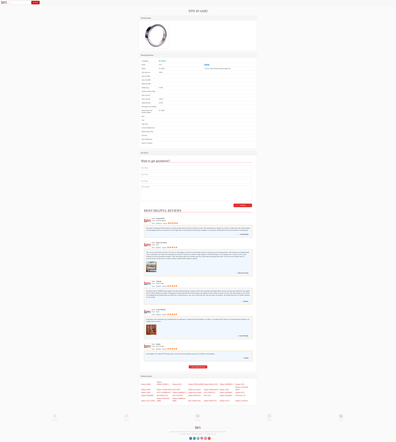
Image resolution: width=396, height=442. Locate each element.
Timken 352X (239, 384)
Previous (140, 35)
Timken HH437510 (210, 401)
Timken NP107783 (194, 395)
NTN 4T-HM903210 (163, 392)
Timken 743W (224, 389)
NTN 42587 (176, 389)
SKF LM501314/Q (194, 401)
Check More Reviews (198, 367)
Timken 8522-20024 (194, 392)
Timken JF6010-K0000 (195, 384)
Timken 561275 (225, 401)
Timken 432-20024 (194, 389)
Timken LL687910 (241, 401)
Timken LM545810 (226, 395)
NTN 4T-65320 (177, 395)
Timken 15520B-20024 (164, 389)
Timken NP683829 (147, 395)
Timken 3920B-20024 (211, 389)
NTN (160, 65)
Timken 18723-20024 (148, 401)
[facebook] (191, 438)
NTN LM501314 (209, 392)
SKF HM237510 (162, 395)
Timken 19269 (145, 392)
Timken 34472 (177, 384)
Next (172, 35)
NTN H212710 (240, 395)
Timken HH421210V (211, 384)
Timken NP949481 (226, 392)
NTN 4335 (207, 395)
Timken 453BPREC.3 (179, 392)
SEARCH (35, 2)
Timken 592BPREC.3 (227, 384)
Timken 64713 (240, 392)
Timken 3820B (146, 384)
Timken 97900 (145, 389)
